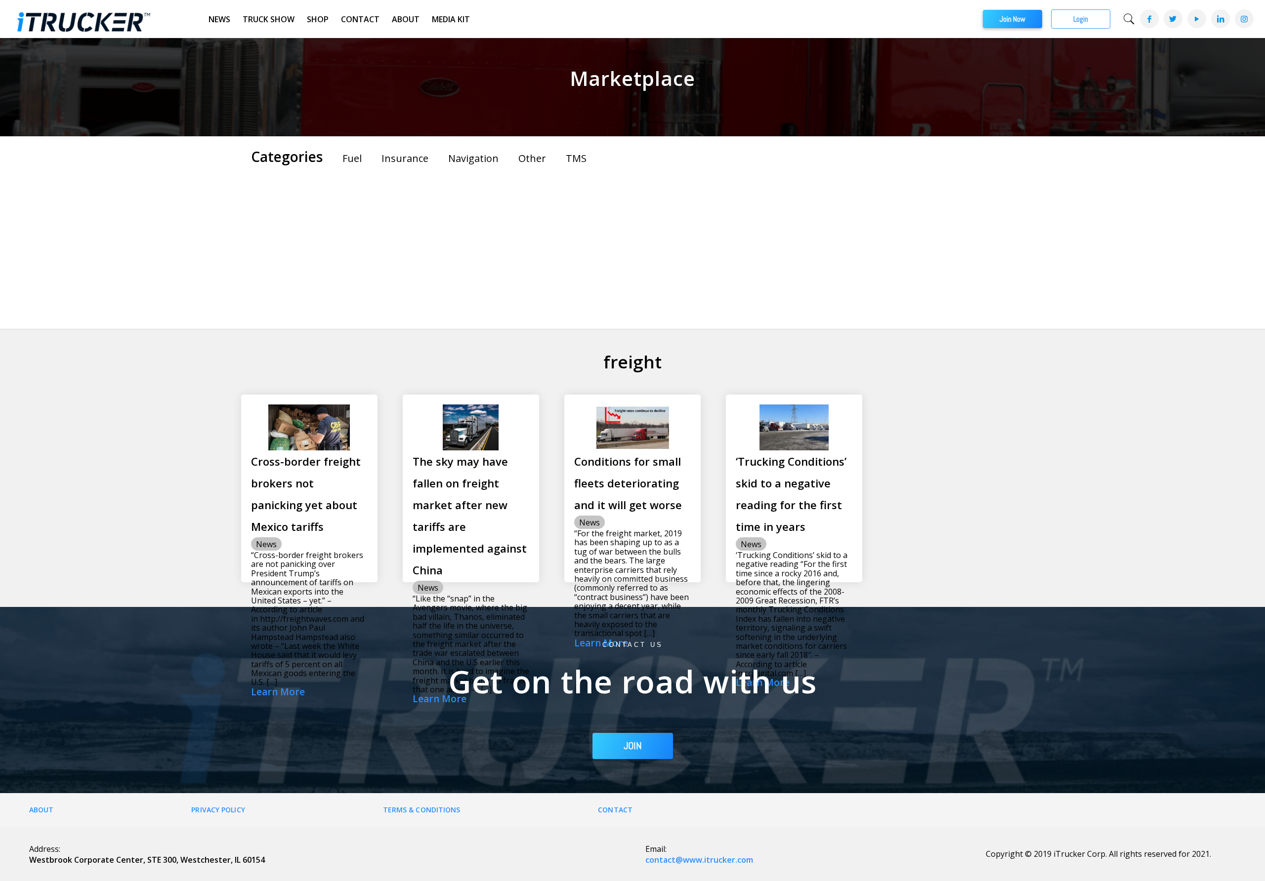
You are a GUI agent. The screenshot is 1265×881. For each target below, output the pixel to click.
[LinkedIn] (1220, 19)
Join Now (1012, 19)
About (406, 19)
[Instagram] (1243, 19)
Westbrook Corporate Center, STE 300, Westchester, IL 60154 (147, 859)
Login (1080, 19)
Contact (360, 19)
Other (532, 158)
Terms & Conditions (422, 809)
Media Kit (451, 19)
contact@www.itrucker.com (699, 859)
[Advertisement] (632, 245)
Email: (656, 848)
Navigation (473, 158)
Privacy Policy (218, 809)
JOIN (633, 745)
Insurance (404, 158)
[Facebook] (1148, 19)
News (219, 19)
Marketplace (632, 78)
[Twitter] (1172, 19)
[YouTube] (1196, 19)
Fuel (352, 158)
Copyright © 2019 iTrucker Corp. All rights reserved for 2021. (1098, 853)
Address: (44, 848)
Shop (318, 19)
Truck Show (269, 19)
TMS (576, 158)
